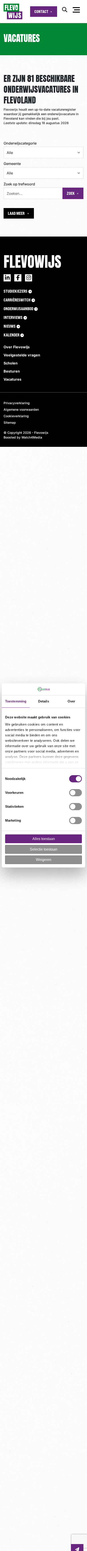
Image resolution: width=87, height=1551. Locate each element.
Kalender (11, 334)
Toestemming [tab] (15, 701)
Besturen (12, 371)
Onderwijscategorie (20, 143)
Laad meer (16, 213)
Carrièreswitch (17, 299)
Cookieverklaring (16, 416)
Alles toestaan (43, 839)
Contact (41, 11)
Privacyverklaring (17, 403)
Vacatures (12, 379)
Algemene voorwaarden (21, 409)
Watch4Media (31, 437)
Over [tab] (71, 701)
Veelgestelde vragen (22, 355)
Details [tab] (43, 701)
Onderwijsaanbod (18, 308)
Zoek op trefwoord (19, 184)
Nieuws (10, 326)
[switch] (75, 792)
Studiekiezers (15, 291)
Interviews (13, 317)
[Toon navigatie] (76, 10)
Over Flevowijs (17, 347)
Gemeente (12, 163)
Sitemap (10, 422)
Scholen (11, 363)
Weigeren (43, 860)
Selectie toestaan (43, 849)
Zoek (71, 193)
